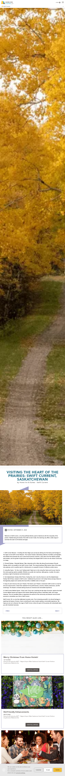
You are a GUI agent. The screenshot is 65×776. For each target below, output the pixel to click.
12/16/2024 (6, 660)
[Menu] (63, 2)
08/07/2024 (6, 714)
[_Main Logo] (15, 2)
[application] (32, 770)
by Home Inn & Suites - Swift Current (32, 482)
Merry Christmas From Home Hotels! (20, 657)
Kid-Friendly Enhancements (16, 712)
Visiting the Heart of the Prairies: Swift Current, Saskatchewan (32, 475)
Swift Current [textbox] (6, 6)
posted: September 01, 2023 (17, 530)
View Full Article (32, 670)
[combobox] (32, 6)
